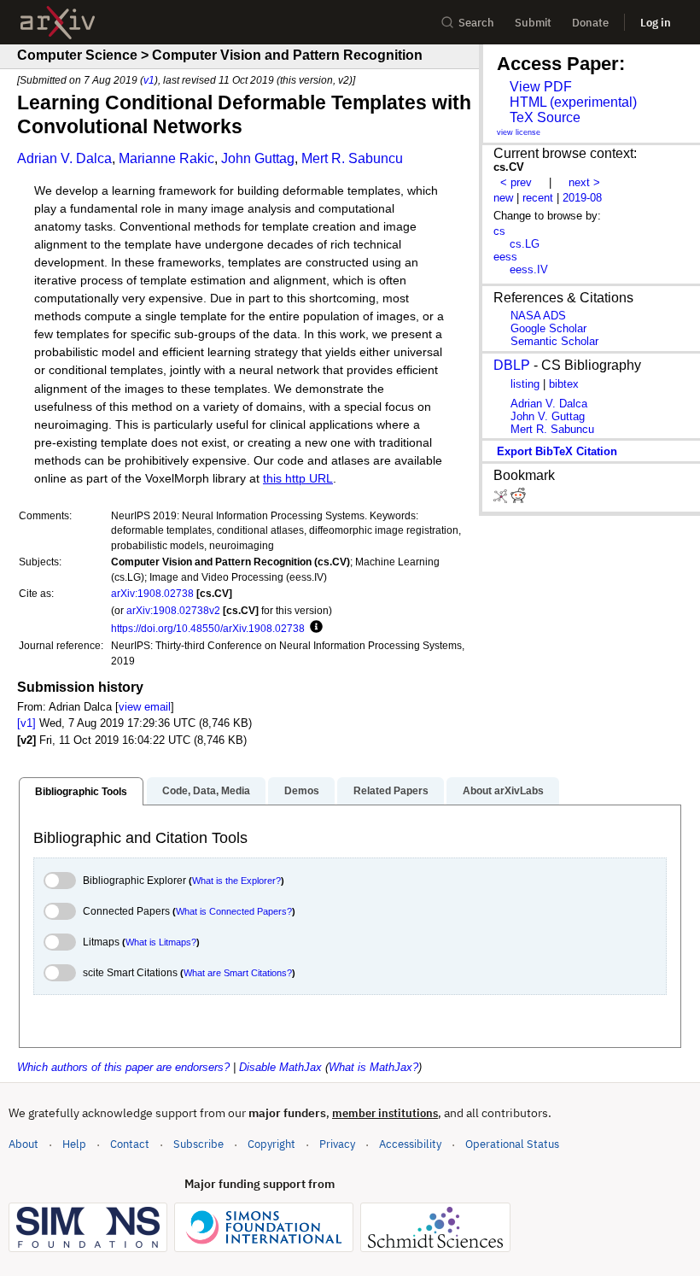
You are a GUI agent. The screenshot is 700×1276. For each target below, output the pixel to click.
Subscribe (198, 1144)
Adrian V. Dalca (64, 158)
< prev (516, 182)
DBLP (511, 365)
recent (537, 197)
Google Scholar (548, 328)
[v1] (26, 723)
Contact (129, 1144)
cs (499, 231)
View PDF (541, 86)
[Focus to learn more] (314, 627)
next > (584, 182)
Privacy (337, 1144)
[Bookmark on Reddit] (518, 499)
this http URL (298, 478)
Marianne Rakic (166, 158)
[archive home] (57, 22)
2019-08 (582, 197)
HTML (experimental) (573, 102)
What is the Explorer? (236, 880)
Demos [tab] (301, 791)
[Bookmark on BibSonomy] (501, 499)
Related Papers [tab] (391, 791)
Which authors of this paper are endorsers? (123, 1067)
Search (476, 22)
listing (525, 384)
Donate (590, 22)
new (503, 197)
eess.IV (529, 269)
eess (505, 256)
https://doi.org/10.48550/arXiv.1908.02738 (208, 628)
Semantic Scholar (554, 341)
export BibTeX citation (557, 451)
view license (518, 132)
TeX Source (545, 117)
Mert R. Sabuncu (352, 158)
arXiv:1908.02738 (152, 593)
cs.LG (525, 243)
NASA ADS (538, 315)
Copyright (271, 1144)
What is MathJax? (373, 1067)
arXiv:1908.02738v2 (173, 610)
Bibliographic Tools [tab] (81, 792)
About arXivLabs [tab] (503, 791)
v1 (149, 79)
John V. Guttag (547, 416)
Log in (655, 22)
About (23, 1144)
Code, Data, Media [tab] (206, 791)
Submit (533, 22)
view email (145, 706)
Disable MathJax (280, 1067)
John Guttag (258, 158)
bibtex (564, 384)
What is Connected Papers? (234, 911)
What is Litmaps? (160, 942)
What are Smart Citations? (238, 973)
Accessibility (410, 1144)
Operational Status (512, 1143)
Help (74, 1144)
